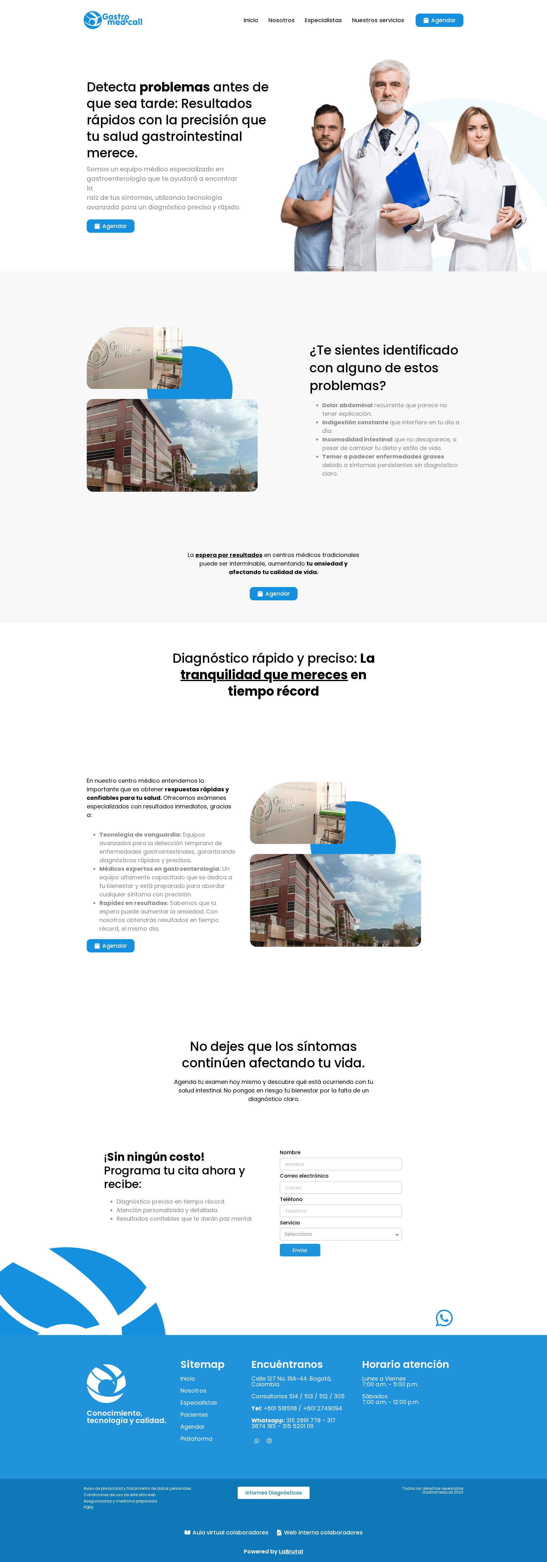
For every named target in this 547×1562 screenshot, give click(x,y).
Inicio (187, 1378)
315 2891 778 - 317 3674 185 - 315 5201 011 (293, 1423)
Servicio (290, 1223)
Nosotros (193, 1390)
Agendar (192, 1427)
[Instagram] (269, 1440)
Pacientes (194, 1415)
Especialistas (198, 1403)
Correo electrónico (304, 1176)
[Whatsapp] (256, 1440)
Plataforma (196, 1439)
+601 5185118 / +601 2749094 (296, 1408)
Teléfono (291, 1200)
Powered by (273, 1551)
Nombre (290, 1153)
